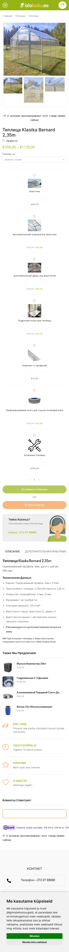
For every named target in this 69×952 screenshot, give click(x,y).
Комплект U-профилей (34, 365)
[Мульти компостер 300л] (8, 667)
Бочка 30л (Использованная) (34, 706)
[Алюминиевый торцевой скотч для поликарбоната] (8, 696)
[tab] (12, 551)
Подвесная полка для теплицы (34, 320)
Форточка (34, 191)
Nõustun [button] (35, 936)
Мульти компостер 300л (31, 663)
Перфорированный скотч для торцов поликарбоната (34, 410)
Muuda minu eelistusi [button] (34, 942)
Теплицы (20, 15)
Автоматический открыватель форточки (34, 234)
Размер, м (9, 154)
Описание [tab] (12, 551)
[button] (8, 50)
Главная (7, 15)
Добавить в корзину (36, 489)
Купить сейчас (36, 505)
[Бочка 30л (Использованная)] (8, 710)
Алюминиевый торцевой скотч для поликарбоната (39, 692)
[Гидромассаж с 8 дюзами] (8, 681)
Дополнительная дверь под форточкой (35, 275)
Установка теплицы (34, 455)
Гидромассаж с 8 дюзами (32, 678)
